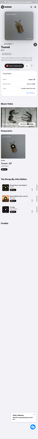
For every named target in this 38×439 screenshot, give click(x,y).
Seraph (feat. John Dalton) (18, 185)
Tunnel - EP (28, 60)
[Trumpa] (5, 209)
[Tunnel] (35, 44)
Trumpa (12, 207)
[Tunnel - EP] (13, 152)
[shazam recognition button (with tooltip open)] (33, 427)
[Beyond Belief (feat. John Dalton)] (5, 198)
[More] (32, 189)
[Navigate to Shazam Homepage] (6, 7)
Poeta (12, 187)
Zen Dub (12, 198)
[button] (36, 2)
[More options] (31, 66)
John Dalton (13, 209)
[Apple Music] (4, 169)
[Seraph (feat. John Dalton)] (5, 187)
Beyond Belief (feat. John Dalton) (20, 196)
